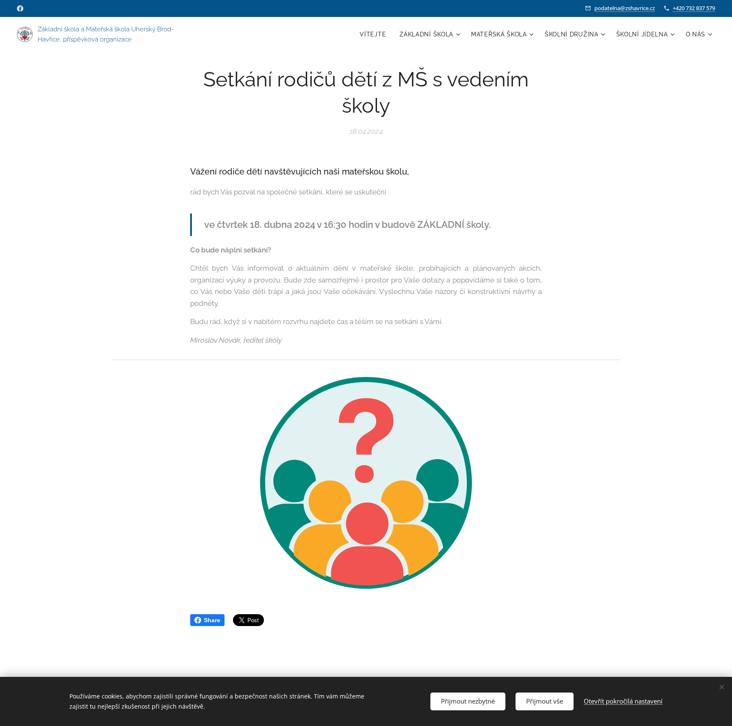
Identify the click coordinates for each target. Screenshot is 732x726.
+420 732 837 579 (694, 8)
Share (212, 620)
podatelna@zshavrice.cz (624, 8)
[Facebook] (20, 8)
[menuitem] (375, 34)
